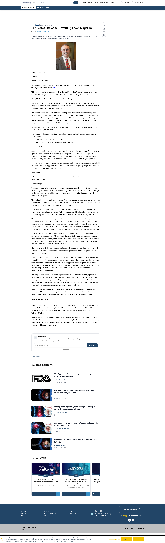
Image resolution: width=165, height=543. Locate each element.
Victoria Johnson (60, 379)
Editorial (23, 516)
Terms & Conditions (73, 512)
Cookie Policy (74, 541)
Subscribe (91, 345)
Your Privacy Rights (73, 514)
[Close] (162, 539)
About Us (24, 512)
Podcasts (95, 3)
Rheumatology (36, 356)
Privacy (46, 516)
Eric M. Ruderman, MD (62, 428)
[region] (82, 539)
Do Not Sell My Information (53, 514)
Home (126, 528)
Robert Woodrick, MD (62, 412)
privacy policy (66, 349)
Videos (90, 3)
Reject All (126, 539)
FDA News (46, 7)
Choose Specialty (27, 7)
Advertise (24, 514)
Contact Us (47, 512)
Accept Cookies (138, 539)
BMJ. (54, 88)
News (85, 3)
